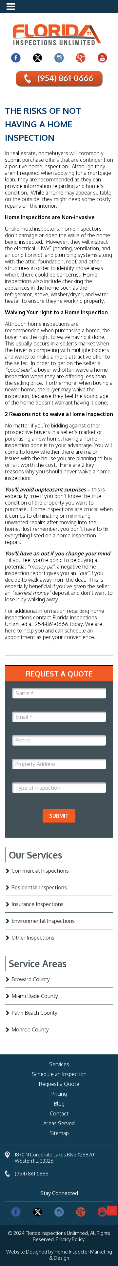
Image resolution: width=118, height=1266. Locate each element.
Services (59, 1064)
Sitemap (59, 1133)
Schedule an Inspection (59, 1074)
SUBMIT (59, 816)
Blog (59, 1103)
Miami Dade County (34, 996)
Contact (59, 1113)
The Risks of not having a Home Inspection (43, 124)
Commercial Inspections (40, 870)
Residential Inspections (39, 887)
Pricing (59, 1093)
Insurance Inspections (37, 904)
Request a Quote (59, 1084)
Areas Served (59, 1123)
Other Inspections (32, 937)
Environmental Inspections (43, 921)
